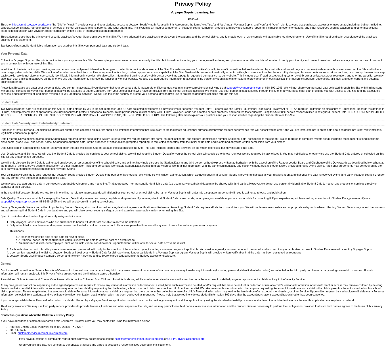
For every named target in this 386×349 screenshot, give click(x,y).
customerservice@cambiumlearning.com (42, 333)
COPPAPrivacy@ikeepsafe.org (186, 338)
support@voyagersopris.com (244, 87)
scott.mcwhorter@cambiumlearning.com (139, 338)
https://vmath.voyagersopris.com (31, 24)
